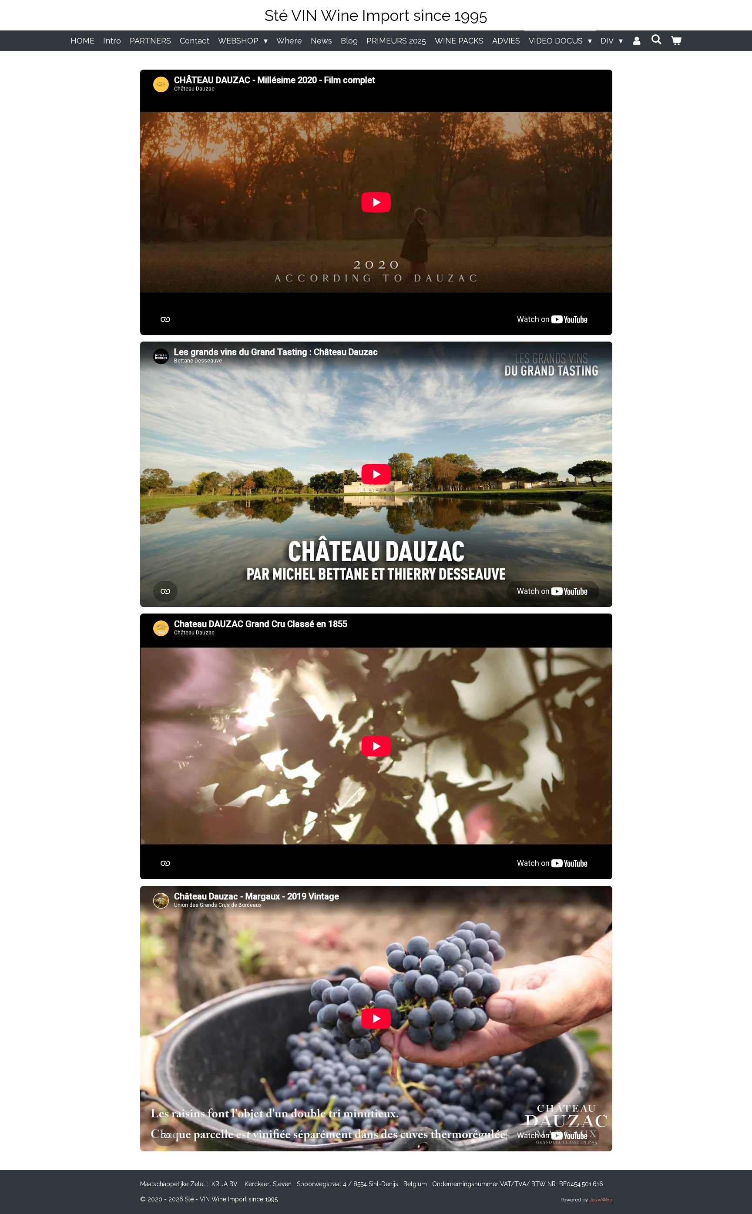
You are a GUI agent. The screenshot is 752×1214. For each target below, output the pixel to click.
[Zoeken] (656, 39)
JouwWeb (600, 1200)
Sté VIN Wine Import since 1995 (376, 15)
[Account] (637, 40)
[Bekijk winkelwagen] (676, 40)
